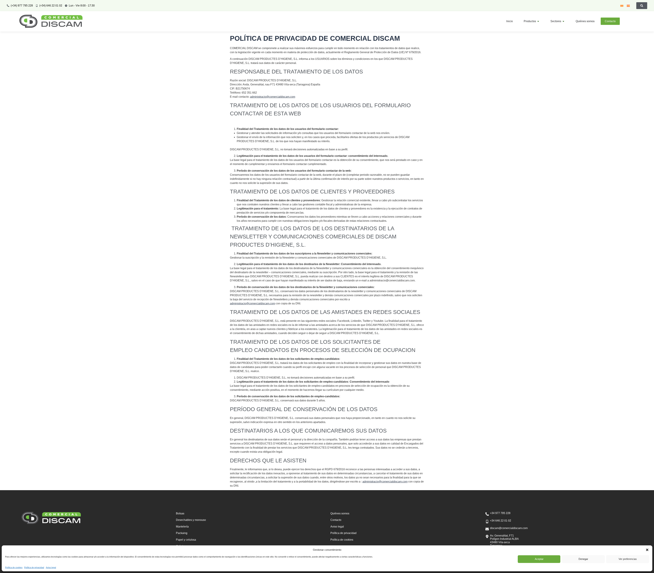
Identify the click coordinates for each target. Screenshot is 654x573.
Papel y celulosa (186, 539)
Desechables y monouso (191, 519)
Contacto (335, 519)
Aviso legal (51, 567)
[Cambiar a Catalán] (622, 5)
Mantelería (182, 526)
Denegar (583, 558)
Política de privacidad (34, 567)
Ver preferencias (628, 558)
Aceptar (539, 558)
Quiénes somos (339, 513)
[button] (647, 550)
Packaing (181, 533)
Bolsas (180, 513)
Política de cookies (13, 567)
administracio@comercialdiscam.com (272, 96)
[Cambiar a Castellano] (628, 5)
